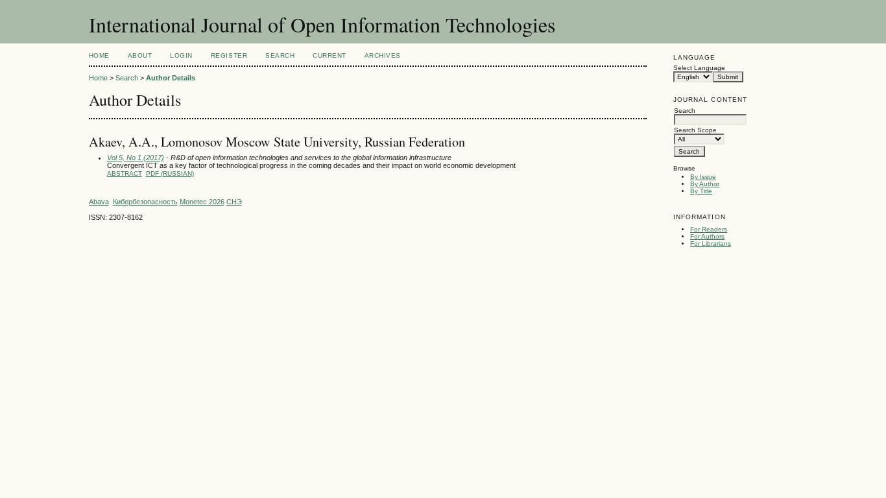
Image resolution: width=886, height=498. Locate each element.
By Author (704, 183)
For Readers (708, 229)
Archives (383, 55)
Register (229, 55)
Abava (99, 202)
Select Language (699, 67)
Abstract (124, 173)
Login (181, 55)
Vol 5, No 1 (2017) (135, 157)
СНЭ (234, 202)
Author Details (170, 78)
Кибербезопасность (145, 202)
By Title (701, 191)
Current (329, 55)
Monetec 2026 (202, 202)
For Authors (707, 236)
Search (279, 55)
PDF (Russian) (170, 173)
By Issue (703, 176)
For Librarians (710, 243)
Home (99, 55)
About (140, 55)
